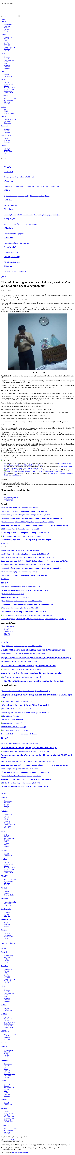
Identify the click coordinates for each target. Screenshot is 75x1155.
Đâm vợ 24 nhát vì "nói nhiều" (12, 720)
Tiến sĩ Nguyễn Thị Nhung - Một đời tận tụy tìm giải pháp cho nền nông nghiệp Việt (33, 619)
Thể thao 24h (8, 76)
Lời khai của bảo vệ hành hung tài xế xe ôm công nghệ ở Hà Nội (25, 590)
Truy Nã (6, 40)
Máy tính (7, 102)
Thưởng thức (4, 126)
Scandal (6, 58)
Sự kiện (4, 642)
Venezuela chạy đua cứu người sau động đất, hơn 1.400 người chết (31, 673)
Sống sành (7, 140)
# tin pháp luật (8, 500)
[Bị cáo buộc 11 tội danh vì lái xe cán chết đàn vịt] (15, 730)
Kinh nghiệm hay (9, 113)
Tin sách (6, 153)
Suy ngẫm (7, 142)
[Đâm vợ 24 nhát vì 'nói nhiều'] (10, 716)
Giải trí (3, 53)
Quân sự (6, 28)
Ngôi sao (7, 57)
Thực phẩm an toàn (10, 119)
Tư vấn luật (7, 49)
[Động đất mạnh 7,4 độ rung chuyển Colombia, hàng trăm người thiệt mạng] (23, 653)
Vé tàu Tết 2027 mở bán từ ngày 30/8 (15, 597)
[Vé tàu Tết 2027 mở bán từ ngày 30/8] (12, 594)
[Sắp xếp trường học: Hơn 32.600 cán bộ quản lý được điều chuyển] (21, 536)
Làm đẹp (7, 68)
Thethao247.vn (8, 631)
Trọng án (7, 44)
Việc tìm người (8, 92)
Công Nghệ (4, 95)
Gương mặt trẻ (8, 151)
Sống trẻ (3, 145)
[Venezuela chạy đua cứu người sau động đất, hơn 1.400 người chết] (21, 669)
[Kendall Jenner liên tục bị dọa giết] (11, 723)
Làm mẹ (6, 111)
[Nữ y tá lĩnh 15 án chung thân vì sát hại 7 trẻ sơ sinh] (16, 701)
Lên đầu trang (11, 943)
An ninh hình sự (9, 626)
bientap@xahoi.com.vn (13, 1140)
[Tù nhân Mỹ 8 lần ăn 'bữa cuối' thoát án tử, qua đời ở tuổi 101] (19, 709)
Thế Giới (3, 21)
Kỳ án (6, 42)
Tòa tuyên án (8, 37)
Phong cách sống (6, 135)
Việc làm (3, 79)
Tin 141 (6, 50)
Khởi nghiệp (8, 91)
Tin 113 (6, 39)
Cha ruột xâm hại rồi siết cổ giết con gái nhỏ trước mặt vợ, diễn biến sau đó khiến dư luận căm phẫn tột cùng (39, 470)
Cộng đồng (7, 150)
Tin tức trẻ (7, 148)
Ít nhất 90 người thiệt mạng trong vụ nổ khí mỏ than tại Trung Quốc (32, 681)
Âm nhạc (7, 65)
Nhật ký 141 (8, 628)
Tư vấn (6, 82)
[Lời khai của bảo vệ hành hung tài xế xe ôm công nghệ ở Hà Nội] (20, 586)
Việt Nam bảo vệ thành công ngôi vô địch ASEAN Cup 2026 (23, 612)
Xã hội (6, 630)
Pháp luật (3, 34)
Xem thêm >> (5, 543)
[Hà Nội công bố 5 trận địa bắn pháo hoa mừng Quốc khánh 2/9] (20, 529)
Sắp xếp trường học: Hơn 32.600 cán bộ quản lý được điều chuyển (26, 540)
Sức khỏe (3, 116)
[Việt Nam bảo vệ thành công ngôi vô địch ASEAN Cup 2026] (19, 608)
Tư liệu (6, 29)
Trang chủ (4, 943)
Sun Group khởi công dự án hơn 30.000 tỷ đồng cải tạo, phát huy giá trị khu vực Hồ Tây (34, 525)
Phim (5, 63)
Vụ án (6, 31)
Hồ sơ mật (7, 45)
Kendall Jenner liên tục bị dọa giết (13, 727)
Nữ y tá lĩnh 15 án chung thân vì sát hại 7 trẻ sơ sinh (25, 705)
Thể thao (3, 71)
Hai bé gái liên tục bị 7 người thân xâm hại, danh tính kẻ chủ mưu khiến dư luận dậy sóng (37, 464)
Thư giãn (7, 132)
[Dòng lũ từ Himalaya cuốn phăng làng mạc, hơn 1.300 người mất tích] (21, 601)
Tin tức (3, 19)
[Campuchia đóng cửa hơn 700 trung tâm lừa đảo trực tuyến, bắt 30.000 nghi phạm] (25, 515)
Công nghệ (7, 633)
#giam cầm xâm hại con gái (12, 497)
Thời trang (7, 66)
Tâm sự (6, 110)
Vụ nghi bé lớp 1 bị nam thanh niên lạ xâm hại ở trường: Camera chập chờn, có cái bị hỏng (38, 467)
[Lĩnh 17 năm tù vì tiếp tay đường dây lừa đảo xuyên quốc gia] (19, 507)
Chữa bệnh (7, 121)
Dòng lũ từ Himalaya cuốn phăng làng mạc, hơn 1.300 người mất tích (27, 604)
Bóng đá (6, 74)
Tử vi (6, 138)
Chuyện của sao (9, 60)
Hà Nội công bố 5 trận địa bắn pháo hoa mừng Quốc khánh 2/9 (25, 533)
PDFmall (7, 635)
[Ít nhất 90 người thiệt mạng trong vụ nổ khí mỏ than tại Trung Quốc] (21, 677)
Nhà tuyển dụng (9, 89)
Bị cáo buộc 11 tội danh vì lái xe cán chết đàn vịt (19, 734)
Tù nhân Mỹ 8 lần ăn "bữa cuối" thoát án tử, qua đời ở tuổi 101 (25, 713)
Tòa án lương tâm (9, 47)
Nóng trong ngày (9, 24)
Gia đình (3, 107)
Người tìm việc (8, 84)
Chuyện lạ (7, 26)
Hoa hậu (6, 62)
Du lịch (6, 131)
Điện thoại (7, 103)
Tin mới (4, 583)
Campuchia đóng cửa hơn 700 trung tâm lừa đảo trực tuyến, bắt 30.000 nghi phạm (32, 518)
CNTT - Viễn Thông (10, 98)
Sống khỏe (7, 123)
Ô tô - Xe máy (8, 100)
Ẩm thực (7, 129)
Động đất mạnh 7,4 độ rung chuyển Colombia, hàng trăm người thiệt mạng (36, 657)
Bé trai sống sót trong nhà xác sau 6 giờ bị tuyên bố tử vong (28, 665)
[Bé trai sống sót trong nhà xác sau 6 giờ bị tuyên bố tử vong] (19, 661)
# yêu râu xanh (8, 499)
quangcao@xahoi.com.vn (20, 1152)
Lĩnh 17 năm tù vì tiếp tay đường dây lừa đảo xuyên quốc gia (24, 511)
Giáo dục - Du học (9, 87)
